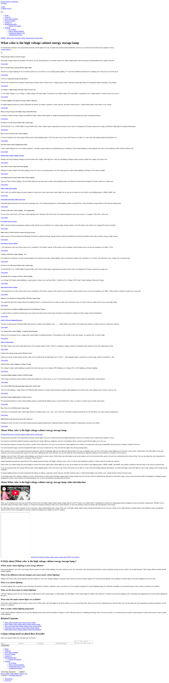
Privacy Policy (5, 673)
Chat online (4, 64)
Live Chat (8, 680)
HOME (3, 38)
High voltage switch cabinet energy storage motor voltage (22, 624)
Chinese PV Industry (15, 26)
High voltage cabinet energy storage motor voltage (20, 622)
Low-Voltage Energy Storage (9, 221)
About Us (8, 17)
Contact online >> (6, 49)
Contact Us (8, 22)
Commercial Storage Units (17, 33)
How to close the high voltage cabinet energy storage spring (23, 626)
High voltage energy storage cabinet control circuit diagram (23, 629)
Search (22, 672)
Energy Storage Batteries (16, 31)
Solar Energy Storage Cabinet (9, 243)
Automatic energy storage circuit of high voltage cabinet (22, 628)
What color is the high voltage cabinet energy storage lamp (25, 38)
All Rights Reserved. (15, 675)
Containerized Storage (15, 35)
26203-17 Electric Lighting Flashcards (11, 320)
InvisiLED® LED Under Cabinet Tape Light (13, 199)
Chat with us (76, 557)
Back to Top (23, 673)
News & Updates (10, 20)
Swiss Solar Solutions (11, 19)
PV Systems (12, 29)
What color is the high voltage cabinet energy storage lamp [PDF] (51, 557)
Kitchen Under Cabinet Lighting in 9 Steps (12, 155)
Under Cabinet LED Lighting (9, 188)
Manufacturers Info (11, 24)
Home (7, 15)
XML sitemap (14, 673)
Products (7, 28)
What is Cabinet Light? (7, 342)
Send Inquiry (9, 679)
